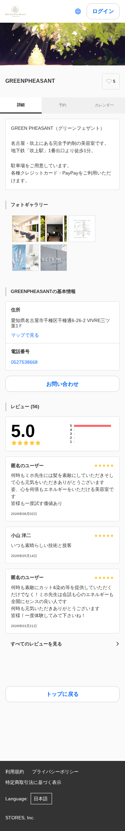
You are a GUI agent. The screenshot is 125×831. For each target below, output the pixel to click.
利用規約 (14, 771)
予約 (62, 105)
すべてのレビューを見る (36, 643)
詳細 (21, 104)
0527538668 (24, 362)
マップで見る (25, 335)
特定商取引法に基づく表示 (33, 782)
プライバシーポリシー (55, 771)
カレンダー (104, 105)
